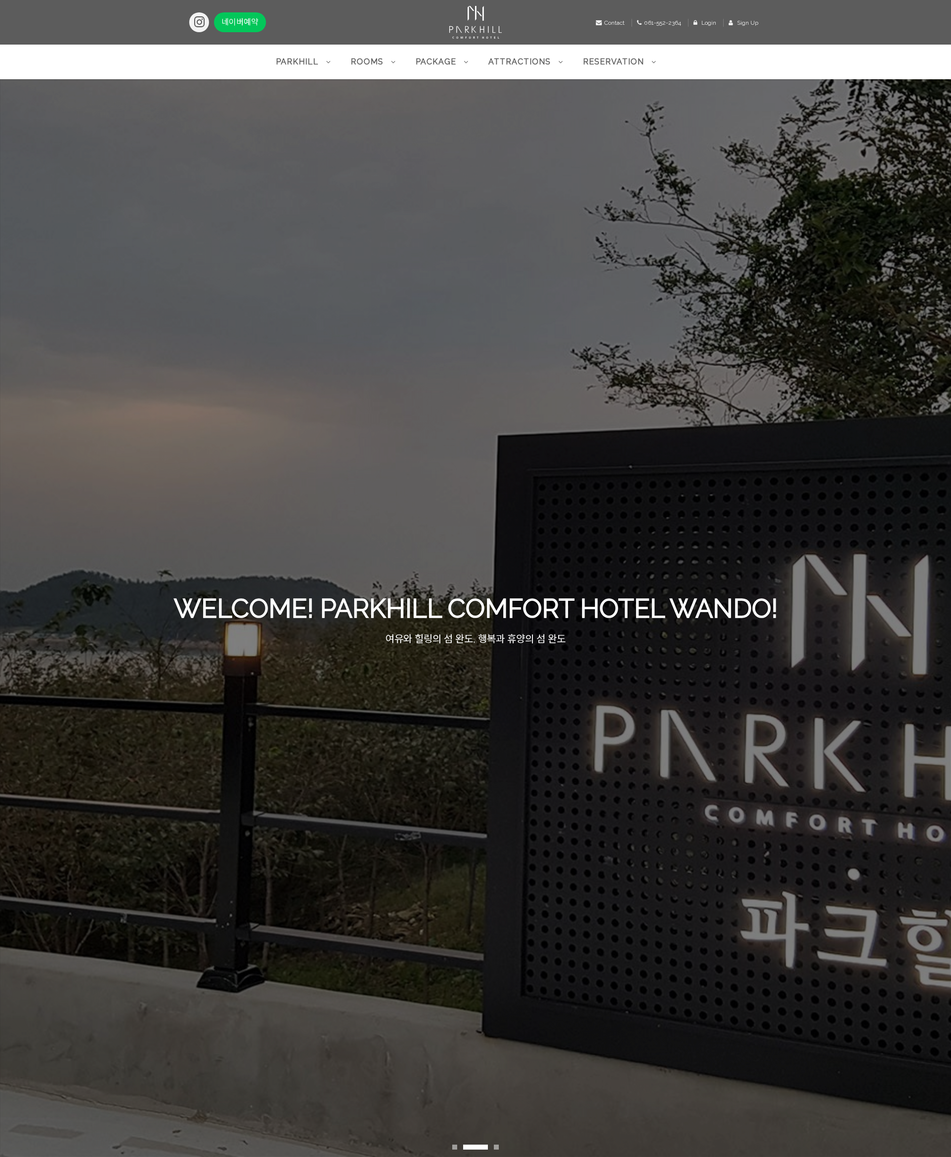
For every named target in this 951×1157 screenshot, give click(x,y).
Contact (614, 22)
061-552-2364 (662, 22)
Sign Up (747, 22)
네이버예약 (240, 22)
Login (708, 22)
